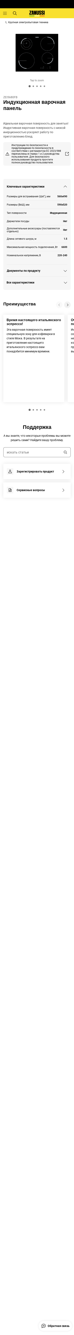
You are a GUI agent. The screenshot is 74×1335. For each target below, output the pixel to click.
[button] (30, 410)
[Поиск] (15, 13)
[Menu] (5, 13)
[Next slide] (67, 304)
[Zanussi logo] (37, 13)
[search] (65, 452)
